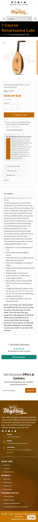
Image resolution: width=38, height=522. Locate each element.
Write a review (19, 357)
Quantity (7, 103)
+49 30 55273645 (13, 437)
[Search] (29, 19)
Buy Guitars (8, 489)
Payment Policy (9, 500)
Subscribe (30, 390)
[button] (19, 166)
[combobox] (19, 19)
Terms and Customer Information (16, 507)
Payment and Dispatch (12, 503)
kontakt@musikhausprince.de (17, 443)
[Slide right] (23, 78)
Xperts (24, 519)
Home (4, 34)
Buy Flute (7, 479)
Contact (25, 5)
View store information (14, 130)
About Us (13, 5)
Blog (19, 5)
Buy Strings (8, 482)
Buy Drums (7, 486)
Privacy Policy (9, 472)
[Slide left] (14, 78)
